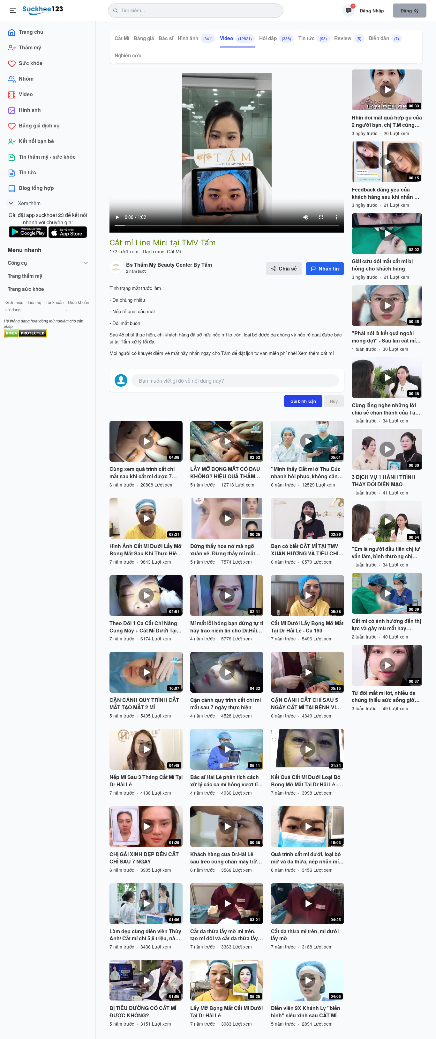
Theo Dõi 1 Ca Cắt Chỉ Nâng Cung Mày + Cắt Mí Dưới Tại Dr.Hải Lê (143, 627)
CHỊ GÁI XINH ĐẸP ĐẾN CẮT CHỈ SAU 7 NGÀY (144, 858)
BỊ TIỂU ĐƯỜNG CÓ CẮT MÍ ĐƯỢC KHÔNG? (142, 1012)
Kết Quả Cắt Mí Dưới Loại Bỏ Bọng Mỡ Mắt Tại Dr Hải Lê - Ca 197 (306, 781)
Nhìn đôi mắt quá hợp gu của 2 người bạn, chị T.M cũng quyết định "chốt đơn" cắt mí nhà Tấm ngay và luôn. (387, 121)
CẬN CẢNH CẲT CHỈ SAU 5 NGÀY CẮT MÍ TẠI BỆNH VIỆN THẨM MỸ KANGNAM (307, 703)
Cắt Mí (122, 38)
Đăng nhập (372, 10)
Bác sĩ (166, 38)
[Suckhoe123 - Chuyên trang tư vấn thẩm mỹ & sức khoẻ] (43, 9)
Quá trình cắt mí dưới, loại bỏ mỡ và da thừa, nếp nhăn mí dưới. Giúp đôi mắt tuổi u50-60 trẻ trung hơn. (307, 858)
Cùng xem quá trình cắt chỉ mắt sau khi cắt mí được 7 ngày (142, 472)
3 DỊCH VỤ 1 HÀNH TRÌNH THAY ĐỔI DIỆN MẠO (383, 480)
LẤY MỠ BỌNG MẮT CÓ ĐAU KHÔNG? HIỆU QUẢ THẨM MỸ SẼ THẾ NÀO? (225, 472)
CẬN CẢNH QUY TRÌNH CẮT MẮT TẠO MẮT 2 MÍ (144, 703)
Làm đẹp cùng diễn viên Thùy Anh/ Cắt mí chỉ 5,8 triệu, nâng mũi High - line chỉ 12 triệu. (145, 935)
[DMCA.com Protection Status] (25, 332)
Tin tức (312, 38)
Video (236, 38)
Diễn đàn (384, 38)
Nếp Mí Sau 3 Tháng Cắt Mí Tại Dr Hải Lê (146, 781)
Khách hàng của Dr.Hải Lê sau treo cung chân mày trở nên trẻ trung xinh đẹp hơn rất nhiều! (226, 858)
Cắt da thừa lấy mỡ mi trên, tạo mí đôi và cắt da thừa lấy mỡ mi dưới (224, 935)
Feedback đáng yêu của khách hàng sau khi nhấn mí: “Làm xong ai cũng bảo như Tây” (387, 193)
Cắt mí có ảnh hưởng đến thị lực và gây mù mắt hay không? (386, 624)
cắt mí (327, 353)
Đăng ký (410, 10)
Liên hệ (34, 302)
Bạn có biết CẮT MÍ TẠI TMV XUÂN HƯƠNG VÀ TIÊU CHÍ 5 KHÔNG (306, 550)
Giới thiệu (14, 302)
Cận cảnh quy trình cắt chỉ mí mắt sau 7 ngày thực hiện (225, 703)
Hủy (334, 401)
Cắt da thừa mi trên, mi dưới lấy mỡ (305, 935)
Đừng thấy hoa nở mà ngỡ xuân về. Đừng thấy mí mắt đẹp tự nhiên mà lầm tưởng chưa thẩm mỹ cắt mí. (223, 550)
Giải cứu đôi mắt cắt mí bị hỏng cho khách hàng (382, 265)
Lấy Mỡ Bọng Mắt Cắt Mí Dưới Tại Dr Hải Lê (226, 1012)
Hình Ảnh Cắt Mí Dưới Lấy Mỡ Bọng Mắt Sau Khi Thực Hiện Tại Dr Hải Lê (145, 550)
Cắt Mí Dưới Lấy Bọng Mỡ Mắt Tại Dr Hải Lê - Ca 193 (307, 627)
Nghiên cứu (128, 55)
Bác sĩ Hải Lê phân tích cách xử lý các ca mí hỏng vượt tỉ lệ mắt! (226, 781)
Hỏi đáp (275, 38)
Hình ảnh (195, 38)
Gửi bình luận (303, 401)
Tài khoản (55, 302)
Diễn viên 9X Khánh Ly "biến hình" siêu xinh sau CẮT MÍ (305, 1012)
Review (347, 38)
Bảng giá (144, 38)
